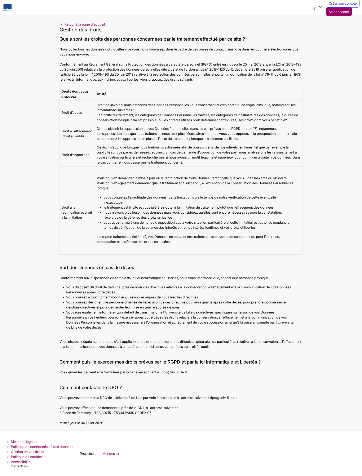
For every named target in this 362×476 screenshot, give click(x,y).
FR (317, 7)
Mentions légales (24, 442)
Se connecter (339, 12)
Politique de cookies (27, 457)
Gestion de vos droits (27, 452)
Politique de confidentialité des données (42, 447)
